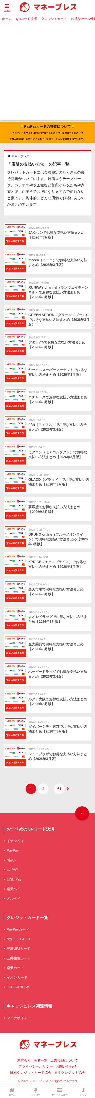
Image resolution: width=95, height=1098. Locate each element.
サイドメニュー (59, 1094)
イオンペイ (15, 841)
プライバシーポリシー (35, 1066)
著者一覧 (41, 1060)
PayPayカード (18, 929)
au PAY (12, 870)
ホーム (7, 19)
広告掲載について (64, 1060)
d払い (11, 860)
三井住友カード (19, 958)
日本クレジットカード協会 (30, 1072)
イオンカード (17, 977)
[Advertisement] (47, 73)
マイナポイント (19, 1018)
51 (59, 788)
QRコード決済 (26, 19)
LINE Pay (14, 879)
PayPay (13, 850)
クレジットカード (54, 19)
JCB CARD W (18, 987)
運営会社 (24, 1060)
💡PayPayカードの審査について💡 (47, 132)
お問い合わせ (66, 1066)
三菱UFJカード (18, 948)
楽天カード (15, 968)
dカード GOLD (18, 939)
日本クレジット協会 (69, 1072)
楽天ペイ (14, 889)
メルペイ (14, 898)
